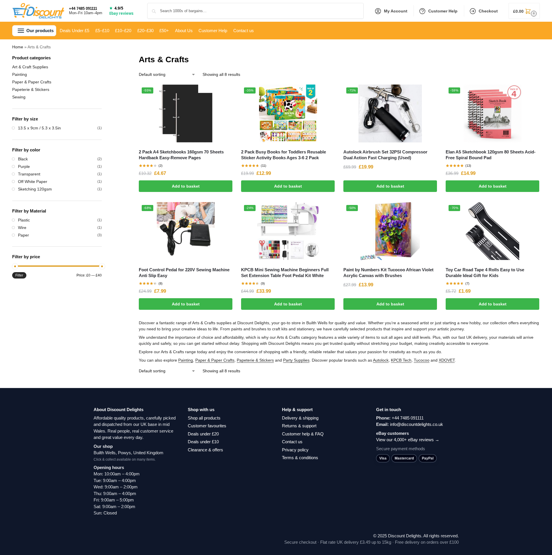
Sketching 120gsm (35, 189)
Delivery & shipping (300, 417)
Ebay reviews (121, 13)
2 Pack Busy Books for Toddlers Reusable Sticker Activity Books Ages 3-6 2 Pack (283, 154)
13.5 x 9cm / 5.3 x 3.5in (39, 128)
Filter (19, 275)
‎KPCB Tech (401, 360)
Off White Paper (32, 181)
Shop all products (204, 417)
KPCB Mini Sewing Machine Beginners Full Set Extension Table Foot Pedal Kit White (285, 272)
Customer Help (443, 11)
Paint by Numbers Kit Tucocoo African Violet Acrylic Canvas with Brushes (388, 272)
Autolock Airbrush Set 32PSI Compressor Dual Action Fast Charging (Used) (385, 154)
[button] (524, 11)
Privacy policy (295, 449)
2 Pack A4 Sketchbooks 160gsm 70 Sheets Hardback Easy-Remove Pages (181, 154)
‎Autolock (381, 360)
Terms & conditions (300, 457)
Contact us (292, 441)
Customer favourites (207, 425)
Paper (23, 235)
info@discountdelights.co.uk (416, 424)
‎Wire (22, 227)
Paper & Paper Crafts (214, 360)
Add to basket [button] (186, 186)
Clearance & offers (205, 449)
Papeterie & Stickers (255, 360)
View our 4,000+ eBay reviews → (407, 439)
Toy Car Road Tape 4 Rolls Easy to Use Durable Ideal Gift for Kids (485, 272)
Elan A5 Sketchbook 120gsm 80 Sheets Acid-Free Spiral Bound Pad (490, 154)
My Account (395, 11)
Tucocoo (421, 360)
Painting (185, 360)
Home (17, 47)
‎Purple (24, 166)
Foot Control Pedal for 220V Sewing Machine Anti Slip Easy (184, 272)
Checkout (488, 11)
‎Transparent (29, 174)
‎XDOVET (447, 360)
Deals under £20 (203, 433)
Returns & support (299, 425)
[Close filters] (103, 58)
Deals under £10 (203, 441)
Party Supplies (296, 360)
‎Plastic (24, 220)
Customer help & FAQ (303, 433)
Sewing (18, 97)
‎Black (23, 159)
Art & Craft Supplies (30, 67)
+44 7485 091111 (83, 8)
